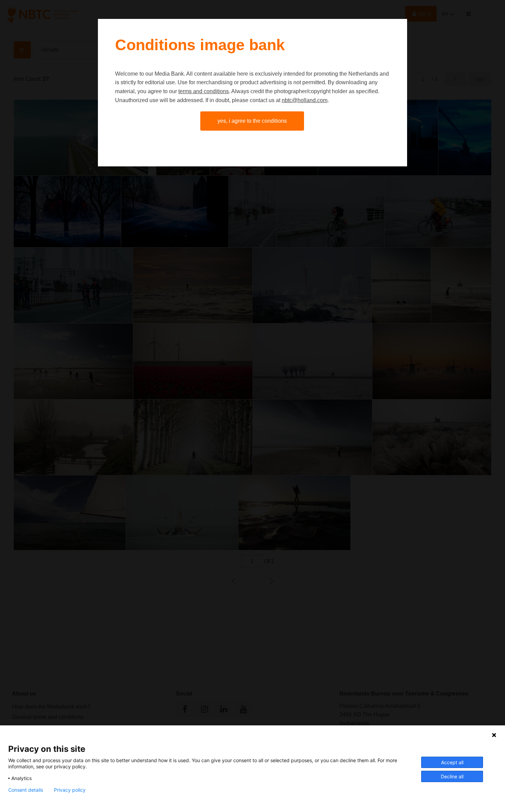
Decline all (452, 776)
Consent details (25, 790)
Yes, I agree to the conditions (252, 121)
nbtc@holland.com (304, 100)
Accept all (452, 762)
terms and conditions (203, 91)
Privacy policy (70, 790)
